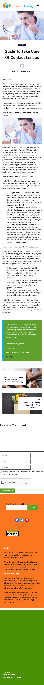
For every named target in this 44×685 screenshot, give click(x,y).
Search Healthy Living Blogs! (16, 504)
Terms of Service (8, 675)
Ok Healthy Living (24, 71)
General (22, 44)
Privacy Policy (7, 672)
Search (33, 508)
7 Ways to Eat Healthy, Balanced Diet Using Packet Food (31, 405)
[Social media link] (7, 357)
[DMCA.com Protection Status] (12, 536)
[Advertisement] (22, 639)
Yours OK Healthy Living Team (17, 353)
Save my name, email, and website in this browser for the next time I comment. (22, 473)
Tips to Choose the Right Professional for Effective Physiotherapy (13, 379)
